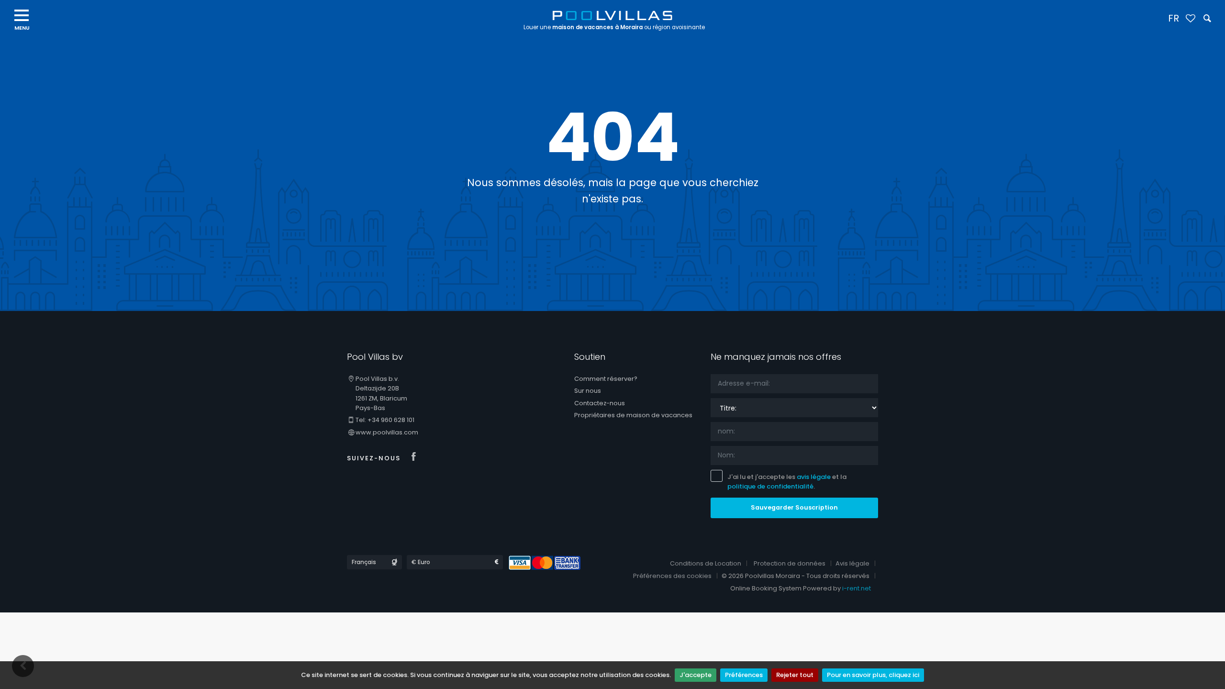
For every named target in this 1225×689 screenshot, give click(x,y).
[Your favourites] (1190, 19)
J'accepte (695, 674)
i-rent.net (856, 588)
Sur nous (587, 391)
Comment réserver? (605, 379)
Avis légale (852, 563)
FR (1173, 18)
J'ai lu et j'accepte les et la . (786, 481)
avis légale (814, 476)
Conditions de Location (705, 563)
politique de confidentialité (770, 486)
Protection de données (789, 563)
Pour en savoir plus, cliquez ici (873, 674)
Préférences (744, 674)
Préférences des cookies (672, 575)
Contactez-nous (599, 403)
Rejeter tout (794, 674)
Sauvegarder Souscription (794, 507)
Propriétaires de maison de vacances (633, 415)
